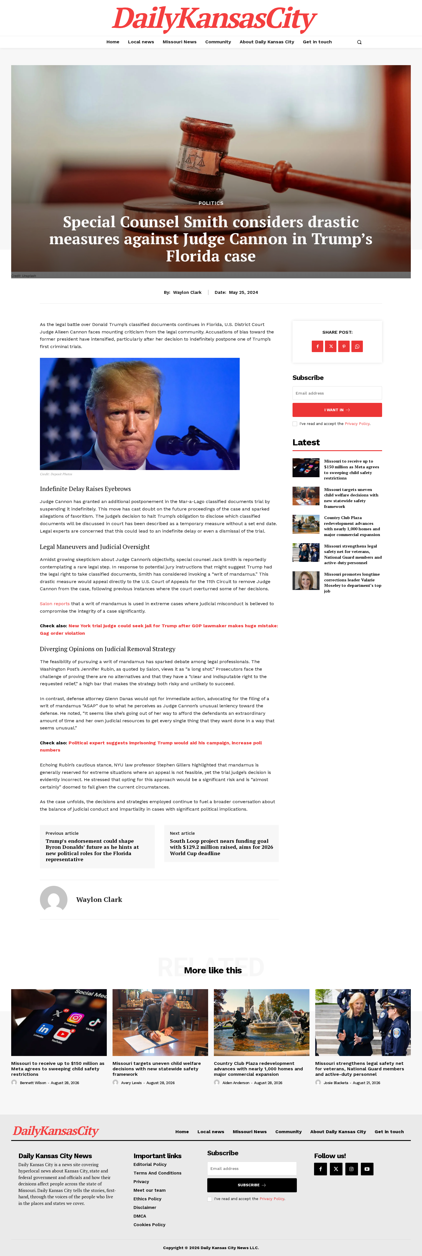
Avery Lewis (131, 1083)
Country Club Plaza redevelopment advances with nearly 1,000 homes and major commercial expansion (352, 526)
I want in (334, 410)
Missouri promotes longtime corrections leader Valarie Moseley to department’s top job (353, 582)
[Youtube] (367, 1169)
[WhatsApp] (357, 346)
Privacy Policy (357, 424)
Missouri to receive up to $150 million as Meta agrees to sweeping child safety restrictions (351, 469)
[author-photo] (15, 1083)
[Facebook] (317, 346)
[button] (359, 42)
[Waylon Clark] (53, 899)
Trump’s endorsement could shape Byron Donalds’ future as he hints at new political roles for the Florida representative (92, 850)
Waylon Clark (187, 292)
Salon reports (55, 603)
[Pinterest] (344, 346)
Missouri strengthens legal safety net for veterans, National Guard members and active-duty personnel (353, 554)
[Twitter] (330, 346)
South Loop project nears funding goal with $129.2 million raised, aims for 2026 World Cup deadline (221, 847)
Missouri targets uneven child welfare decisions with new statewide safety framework (351, 498)
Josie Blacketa (336, 1083)
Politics (211, 203)
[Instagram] (351, 1169)
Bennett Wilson (33, 1083)
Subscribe (249, 1185)
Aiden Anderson (235, 1083)
